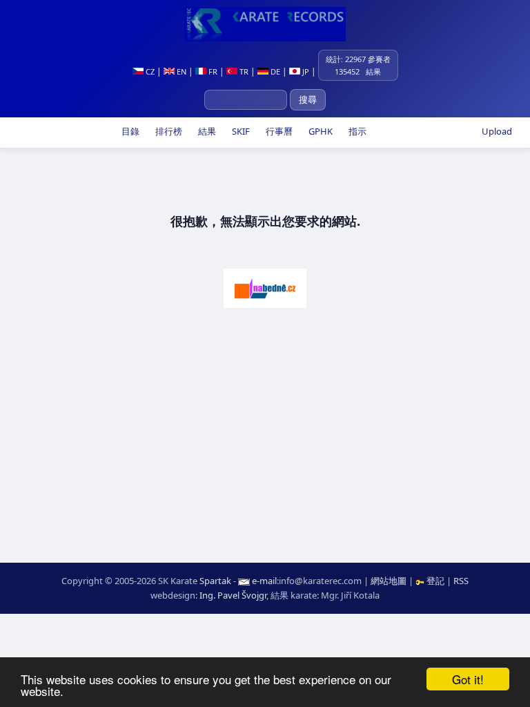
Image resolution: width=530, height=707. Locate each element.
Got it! (468, 679)
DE (274, 71)
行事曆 (278, 131)
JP (304, 71)
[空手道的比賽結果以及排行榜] (265, 24)
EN (180, 71)
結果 (206, 131)
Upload (497, 131)
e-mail (264, 580)
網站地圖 (388, 580)
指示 (356, 131)
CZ (149, 71)
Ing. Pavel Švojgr (232, 595)
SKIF (240, 131)
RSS (461, 580)
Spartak (215, 580)
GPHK (319, 131)
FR (211, 71)
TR (242, 71)
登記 (435, 580)
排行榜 (167, 131)
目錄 (129, 131)
